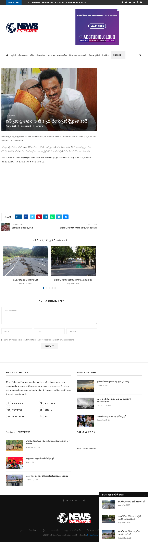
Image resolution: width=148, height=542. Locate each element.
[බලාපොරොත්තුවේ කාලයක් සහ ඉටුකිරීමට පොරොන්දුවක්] (85, 403)
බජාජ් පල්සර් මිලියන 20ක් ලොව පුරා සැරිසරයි (49, 2)
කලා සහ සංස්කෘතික (57, 55)
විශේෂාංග (23, 55)
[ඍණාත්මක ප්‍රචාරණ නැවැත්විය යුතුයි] (85, 421)
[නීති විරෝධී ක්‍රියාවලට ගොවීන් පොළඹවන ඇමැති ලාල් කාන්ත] (14, 445)
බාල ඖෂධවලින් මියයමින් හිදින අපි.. (40, 458)
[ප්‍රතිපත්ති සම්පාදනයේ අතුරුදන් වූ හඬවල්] (85, 386)
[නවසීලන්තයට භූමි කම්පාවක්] (25, 261)
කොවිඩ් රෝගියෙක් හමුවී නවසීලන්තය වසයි (73, 279)
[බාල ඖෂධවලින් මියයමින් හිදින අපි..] (14, 463)
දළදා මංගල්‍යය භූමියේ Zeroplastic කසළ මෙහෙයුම (47, 476)
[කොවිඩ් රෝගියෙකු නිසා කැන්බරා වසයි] (108, 534)
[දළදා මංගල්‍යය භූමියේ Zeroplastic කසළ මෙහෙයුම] (14, 480)
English (118, 55)
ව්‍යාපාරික (41, 55)
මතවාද (105, 55)
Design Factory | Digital (96, 535)
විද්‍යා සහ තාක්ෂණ (77, 55)
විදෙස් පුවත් (94, 55)
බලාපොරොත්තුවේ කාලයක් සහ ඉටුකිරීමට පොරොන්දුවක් (114, 400)
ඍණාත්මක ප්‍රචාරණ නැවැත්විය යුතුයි (111, 416)
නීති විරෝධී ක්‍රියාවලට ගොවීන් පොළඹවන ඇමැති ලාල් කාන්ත (47, 442)
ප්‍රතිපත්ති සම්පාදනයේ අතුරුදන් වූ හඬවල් (113, 381)
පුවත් (13, 55)
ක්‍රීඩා (32, 55)
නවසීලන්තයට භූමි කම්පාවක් (25, 279)
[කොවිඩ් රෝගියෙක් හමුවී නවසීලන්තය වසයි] (73, 261)
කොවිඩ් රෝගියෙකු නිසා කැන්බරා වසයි (129, 533)
